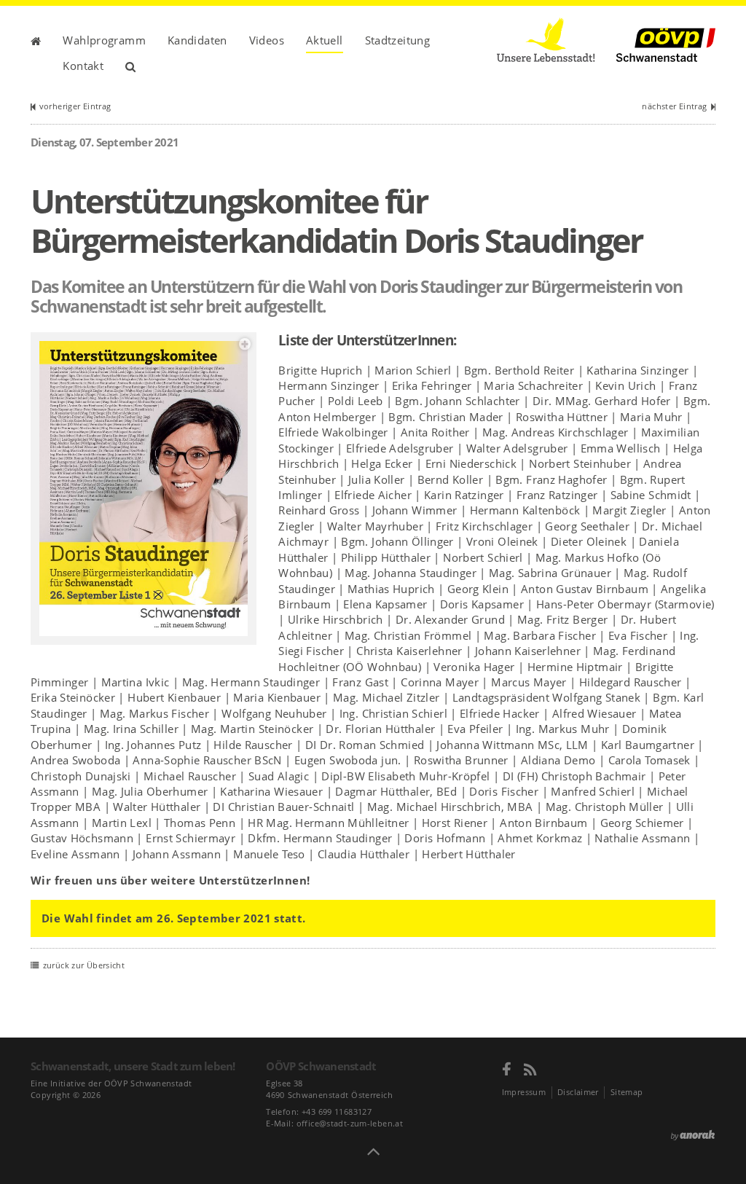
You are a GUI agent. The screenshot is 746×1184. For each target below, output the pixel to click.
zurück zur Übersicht (84, 965)
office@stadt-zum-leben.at (350, 1123)
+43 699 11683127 (337, 1111)
